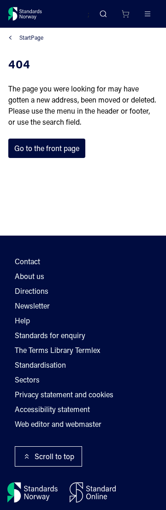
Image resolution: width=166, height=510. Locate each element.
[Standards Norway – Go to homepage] (25, 13)
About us (29, 276)
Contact (27, 261)
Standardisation (40, 365)
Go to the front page (46, 148)
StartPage (31, 37)
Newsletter (32, 305)
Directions (31, 291)
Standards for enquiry (50, 335)
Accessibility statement (52, 409)
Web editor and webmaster (58, 424)
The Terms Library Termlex (57, 350)
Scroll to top (54, 456)
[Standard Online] (93, 492)
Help (22, 320)
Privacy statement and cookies (64, 394)
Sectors (27, 379)
